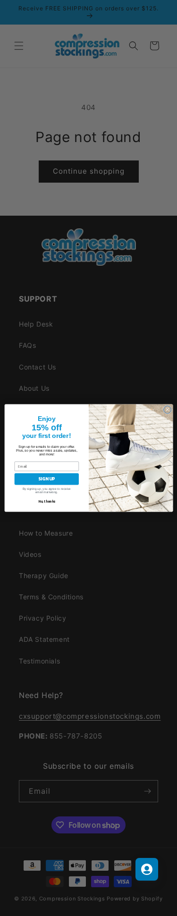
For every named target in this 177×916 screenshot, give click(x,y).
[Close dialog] (167, 409)
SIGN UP (46, 479)
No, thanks (46, 501)
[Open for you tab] (146, 869)
